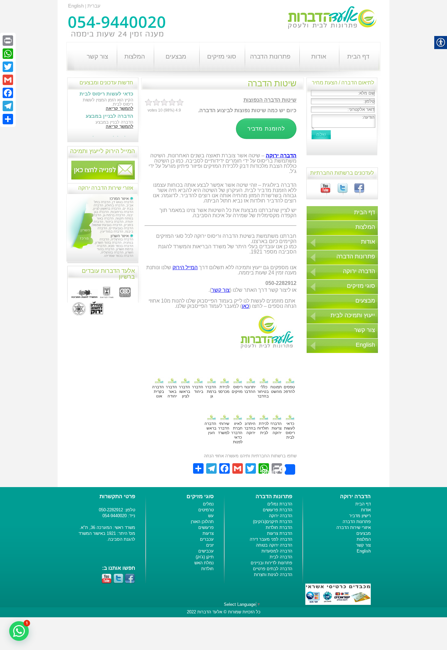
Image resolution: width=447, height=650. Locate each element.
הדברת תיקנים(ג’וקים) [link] (272, 521)
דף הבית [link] (358, 56)
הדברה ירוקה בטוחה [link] (274, 545)
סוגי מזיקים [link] (221, 56)
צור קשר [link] (97, 56)
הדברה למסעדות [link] (276, 551)
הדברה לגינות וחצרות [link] (273, 574)
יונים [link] (210, 545)
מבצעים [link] (176, 56)
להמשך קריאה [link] (119, 108)
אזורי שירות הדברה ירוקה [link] (105, 188)
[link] (356, 191)
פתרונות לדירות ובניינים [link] (271, 562)
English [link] (76, 6)
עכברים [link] (207, 539)
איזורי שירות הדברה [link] (353, 527)
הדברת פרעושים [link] (277, 509)
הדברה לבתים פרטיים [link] (272, 568)
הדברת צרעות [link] (279, 533)
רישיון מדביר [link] (360, 515)
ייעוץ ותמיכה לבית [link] (353, 315)
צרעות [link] (208, 533)
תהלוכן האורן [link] (202, 521)
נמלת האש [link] (204, 562)
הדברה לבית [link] (281, 556)
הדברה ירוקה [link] (359, 271)
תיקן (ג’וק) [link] (205, 556)
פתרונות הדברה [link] (270, 56)
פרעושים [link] (206, 527)
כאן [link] (245, 306)
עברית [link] (93, 6)
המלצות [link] (134, 56)
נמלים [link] (208, 503)
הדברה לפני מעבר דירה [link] (271, 539)
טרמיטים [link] (206, 509)
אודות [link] (318, 56)
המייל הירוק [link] (185, 267)
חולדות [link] (207, 568)
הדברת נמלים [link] (279, 503)
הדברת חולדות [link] (279, 527)
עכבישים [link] (206, 551)
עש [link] (211, 515)
